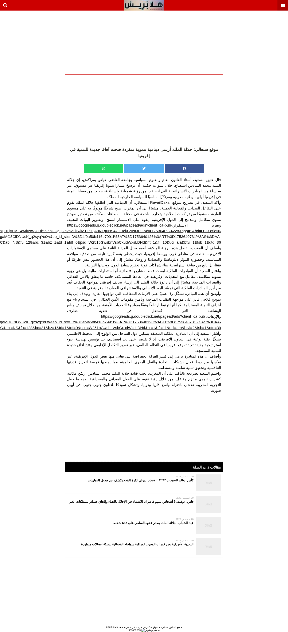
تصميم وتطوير (152, 630)
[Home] (144, 5)
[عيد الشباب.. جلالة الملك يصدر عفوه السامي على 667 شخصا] (144, 525)
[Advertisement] (256, 42)
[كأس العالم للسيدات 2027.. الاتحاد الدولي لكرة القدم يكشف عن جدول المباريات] (144, 482)
